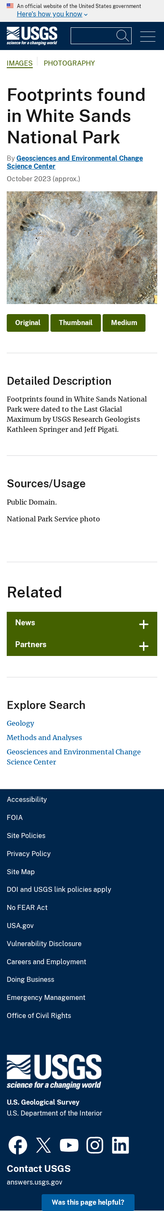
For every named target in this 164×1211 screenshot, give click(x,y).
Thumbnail (76, 323)
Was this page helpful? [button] (88, 1202)
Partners (31, 644)
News (25, 622)
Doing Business (30, 980)
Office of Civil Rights (39, 1016)
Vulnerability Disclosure (44, 944)
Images (20, 63)
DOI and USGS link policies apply (59, 890)
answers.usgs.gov (34, 1182)
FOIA (15, 818)
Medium (124, 323)
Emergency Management (46, 998)
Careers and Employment (46, 962)
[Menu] (147, 36)
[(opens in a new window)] (18, 1144)
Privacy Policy (29, 854)
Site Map (21, 872)
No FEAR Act (27, 908)
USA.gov (20, 926)
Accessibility (27, 800)
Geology (20, 723)
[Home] (32, 43)
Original (27, 323)
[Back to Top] (133, 1180)
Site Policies (26, 836)
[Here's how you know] (82, 11)
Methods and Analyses (44, 737)
